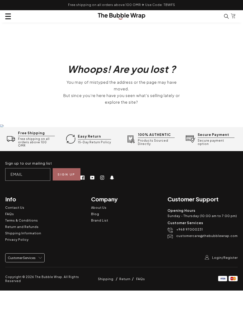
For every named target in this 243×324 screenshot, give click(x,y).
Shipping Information (23, 233)
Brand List (99, 220)
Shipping (105, 279)
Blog (95, 214)
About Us (99, 207)
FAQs (9, 214)
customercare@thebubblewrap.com (207, 236)
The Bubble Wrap (48, 277)
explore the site (120, 102)
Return (125, 279)
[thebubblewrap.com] (121, 16)
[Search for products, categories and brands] (223, 16)
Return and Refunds (22, 227)
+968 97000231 (189, 229)
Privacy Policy (17, 239)
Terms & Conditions (21, 220)
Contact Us (14, 207)
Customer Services (22, 258)
